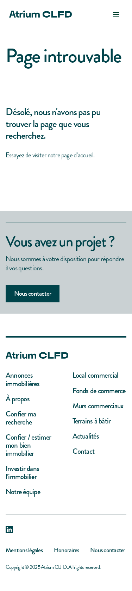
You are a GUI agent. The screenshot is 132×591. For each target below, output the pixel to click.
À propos (18, 399)
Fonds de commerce (99, 391)
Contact (84, 451)
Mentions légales (24, 550)
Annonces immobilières (22, 379)
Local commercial (96, 375)
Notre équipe (23, 492)
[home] (39, 14)
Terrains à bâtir (92, 421)
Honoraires (66, 550)
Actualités (86, 436)
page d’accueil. (78, 155)
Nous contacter (32, 293)
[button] (116, 14)
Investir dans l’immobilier (22, 473)
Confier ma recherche (21, 418)
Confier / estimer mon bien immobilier (28, 445)
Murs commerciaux (98, 406)
